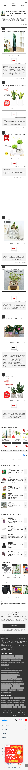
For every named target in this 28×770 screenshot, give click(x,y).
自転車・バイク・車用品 (6, 681)
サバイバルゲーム (12, 662)
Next (26, 434)
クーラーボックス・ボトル (6, 674)
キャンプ (3, 655)
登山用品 (14, 679)
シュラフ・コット (15, 672)
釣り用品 (19, 679)
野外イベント (4, 662)
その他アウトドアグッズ (14, 450)
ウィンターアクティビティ (16, 660)
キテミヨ (12, 712)
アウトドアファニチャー (6, 672)
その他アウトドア (5, 450)
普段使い (18, 662)
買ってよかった (16, 702)
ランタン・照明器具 (16, 674)
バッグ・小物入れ (17, 685)
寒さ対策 (22, 704)
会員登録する (14, 625)
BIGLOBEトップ (5, 757)
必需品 (3, 704)
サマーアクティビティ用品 (6, 683)
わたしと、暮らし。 (5, 712)
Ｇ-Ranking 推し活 (14, 715)
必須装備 (7, 704)
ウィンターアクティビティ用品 (17, 681)
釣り (12, 655)
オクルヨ (16, 710)
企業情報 (4, 733)
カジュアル (4, 702)
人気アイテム (14, 5)
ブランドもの (17, 700)
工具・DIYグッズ (5, 690)
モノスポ (23, 712)
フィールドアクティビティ (6, 658)
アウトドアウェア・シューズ (7, 685)
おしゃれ (23, 700)
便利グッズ (10, 702)
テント (3, 670)
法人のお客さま (5, 729)
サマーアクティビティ (6, 660)
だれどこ (12, 710)
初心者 (22, 702)
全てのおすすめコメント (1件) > (20, 78)
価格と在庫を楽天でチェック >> (20, 63)
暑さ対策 (17, 704)
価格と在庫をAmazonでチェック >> (20, 350)
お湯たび (21, 710)
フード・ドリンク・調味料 (6, 679)
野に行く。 (3, 601)
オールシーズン (21, 698)
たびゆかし (14, 714)
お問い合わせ (4, 742)
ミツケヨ (9, 714)
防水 (12, 704)
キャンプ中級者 (10, 700)
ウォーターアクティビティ (17, 658)
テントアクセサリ (18, 670)
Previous (1, 434)
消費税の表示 (12, 742)
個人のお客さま (5, 725)
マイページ (23, 5)
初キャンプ (4, 700)
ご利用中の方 (5, 737)
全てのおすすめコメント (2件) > (20, 420)
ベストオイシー (18, 712)
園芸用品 (22, 450)
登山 (8, 655)
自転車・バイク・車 (19, 655)
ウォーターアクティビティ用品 (18, 683)
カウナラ (4, 714)
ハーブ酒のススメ (20, 714)
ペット (23, 662)
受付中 (4, 5)
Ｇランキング (6, 710)
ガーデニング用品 (13, 690)
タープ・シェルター (9, 670)
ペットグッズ (20, 690)
